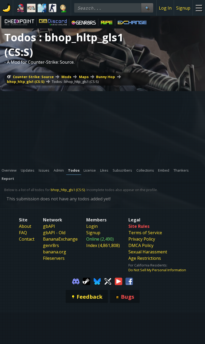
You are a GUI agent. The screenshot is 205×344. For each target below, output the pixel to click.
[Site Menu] (198, 8)
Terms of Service (145, 233)
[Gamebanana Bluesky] (97, 281)
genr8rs (51, 245)
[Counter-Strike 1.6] (52, 8)
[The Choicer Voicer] (42, 8)
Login (92, 226)
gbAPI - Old (54, 233)
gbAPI (49, 226)
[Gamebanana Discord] (76, 281)
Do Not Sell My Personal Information (157, 270)
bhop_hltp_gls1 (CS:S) (25, 81)
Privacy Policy (141, 239)
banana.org (54, 252)
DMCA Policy (140, 245)
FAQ (23, 233)
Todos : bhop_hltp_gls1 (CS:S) (75, 81)
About (25, 226)
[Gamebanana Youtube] (118, 281)
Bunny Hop (105, 76)
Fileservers (54, 258)
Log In (165, 8)
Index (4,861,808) (103, 245)
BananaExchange (60, 239)
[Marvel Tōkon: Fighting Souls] (31, 8)
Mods (66, 76)
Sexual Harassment (147, 252)
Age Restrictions (144, 258)
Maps (84, 76)
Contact (26, 239)
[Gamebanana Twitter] (108, 281)
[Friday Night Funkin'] (20, 8)
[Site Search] (147, 8)
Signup (183, 8)
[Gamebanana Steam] (86, 281)
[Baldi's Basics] (63, 8)
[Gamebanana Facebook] (129, 281)
